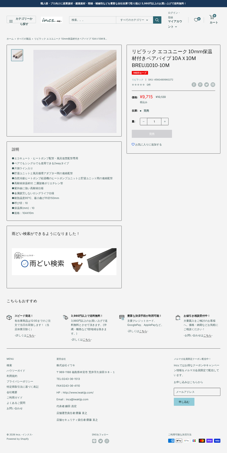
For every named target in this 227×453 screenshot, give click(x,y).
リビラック (137, 79)
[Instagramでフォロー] (107, 441)
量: (133, 121)
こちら (30, 335)
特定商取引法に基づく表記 (23, 386)
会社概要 (12, 392)
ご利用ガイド (15, 397)
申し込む (184, 401)
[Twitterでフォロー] (100, 441)
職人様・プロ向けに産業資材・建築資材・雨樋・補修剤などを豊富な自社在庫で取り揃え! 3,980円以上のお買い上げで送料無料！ (113, 3)
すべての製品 (24, 38)
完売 (152, 133)
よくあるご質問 (16, 402)
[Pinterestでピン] (200, 84)
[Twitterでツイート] (206, 84)
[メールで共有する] (213, 84)
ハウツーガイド (16, 370)
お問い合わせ (15, 408)
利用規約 (12, 376)
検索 (9, 365)
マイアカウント (175, 24)
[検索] (157, 20)
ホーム (10, 38)
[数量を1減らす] (143, 121)
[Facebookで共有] (194, 84)
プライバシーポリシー (20, 381)
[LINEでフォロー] (94, 442)
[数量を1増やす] (164, 121)
